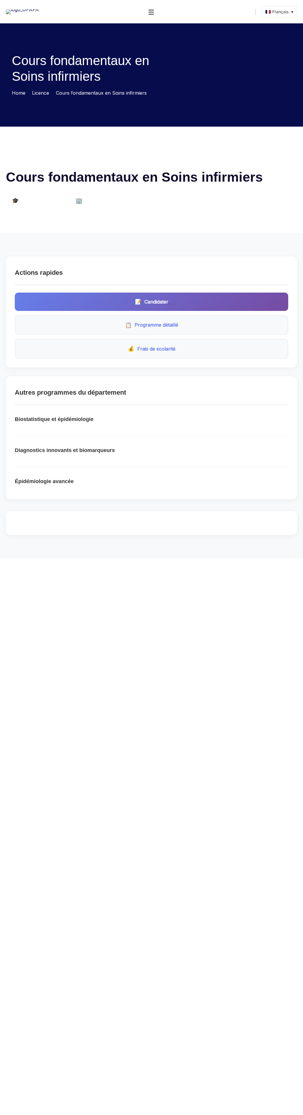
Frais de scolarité (151, 349)
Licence (40, 93)
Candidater (151, 301)
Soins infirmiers (123, 159)
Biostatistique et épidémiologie (54, 419)
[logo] (22, 11)
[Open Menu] (151, 11)
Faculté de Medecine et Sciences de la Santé (52, 159)
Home (18, 93)
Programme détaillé (151, 325)
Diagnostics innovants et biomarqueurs (65, 450)
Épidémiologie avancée (44, 481)
